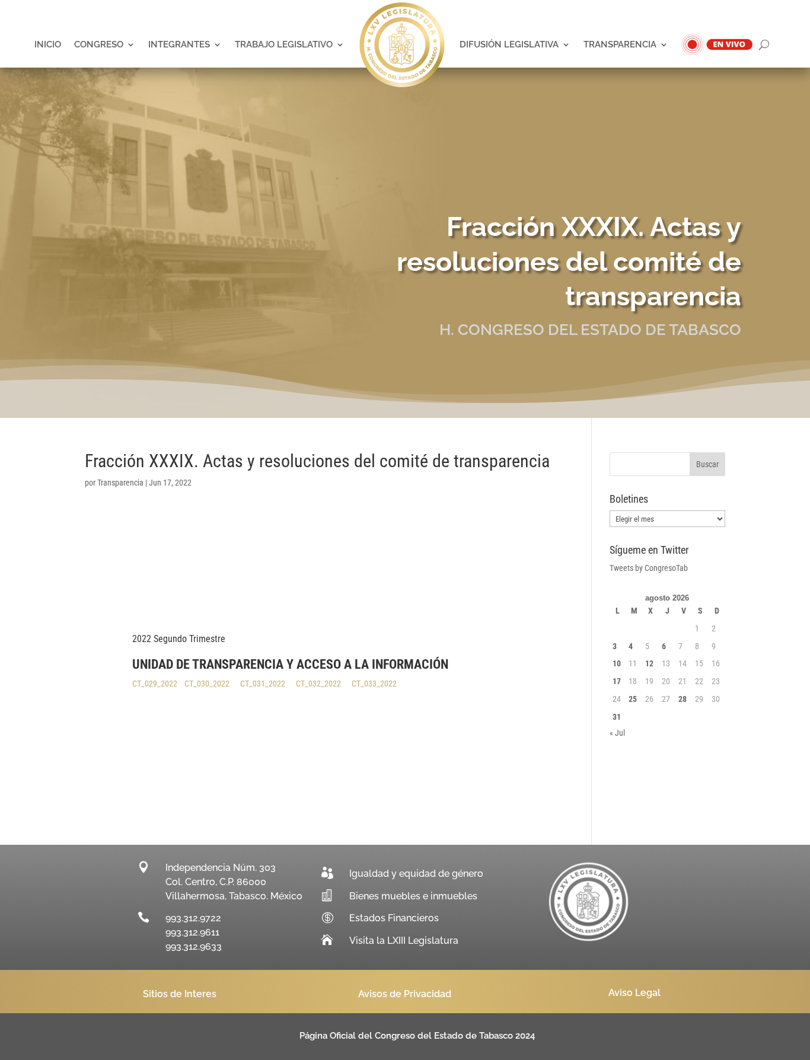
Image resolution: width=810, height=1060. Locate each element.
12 (649, 663)
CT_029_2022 (154, 683)
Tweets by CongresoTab (649, 568)
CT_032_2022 (318, 683)
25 (633, 699)
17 (617, 681)
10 (617, 663)
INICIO (47, 44)
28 (682, 699)
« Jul (617, 732)
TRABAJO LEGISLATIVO (284, 44)
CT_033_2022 (374, 683)
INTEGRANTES (179, 44)
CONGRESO (98, 44)
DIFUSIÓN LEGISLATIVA (509, 44)
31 (617, 716)
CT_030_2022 (206, 683)
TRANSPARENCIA (619, 44)
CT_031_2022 (262, 683)
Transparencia (120, 482)
